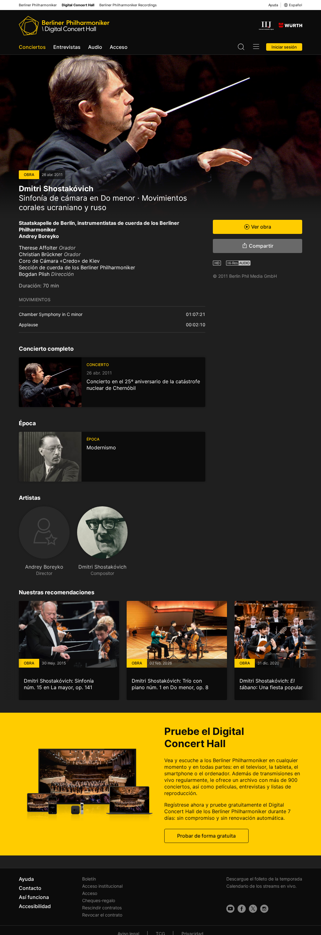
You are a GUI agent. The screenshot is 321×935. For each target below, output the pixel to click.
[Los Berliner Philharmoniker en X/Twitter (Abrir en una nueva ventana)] (253, 909)
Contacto (30, 888)
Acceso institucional (102, 886)
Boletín (89, 878)
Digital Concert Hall (78, 5)
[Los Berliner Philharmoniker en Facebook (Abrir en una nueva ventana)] (242, 909)
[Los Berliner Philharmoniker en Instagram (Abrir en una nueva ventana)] (264, 909)
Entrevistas (67, 47)
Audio (95, 47)
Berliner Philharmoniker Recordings (128, 5)
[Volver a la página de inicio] (64, 25)
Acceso (119, 47)
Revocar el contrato (102, 914)
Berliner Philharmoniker (38, 5)
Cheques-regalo (98, 900)
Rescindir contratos (102, 907)
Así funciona (34, 897)
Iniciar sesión (284, 46)
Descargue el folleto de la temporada (264, 878)
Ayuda (273, 5)
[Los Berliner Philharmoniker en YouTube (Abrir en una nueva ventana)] (230, 909)
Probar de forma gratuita (206, 836)
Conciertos (32, 47)
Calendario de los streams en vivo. (261, 886)
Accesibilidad (35, 906)
